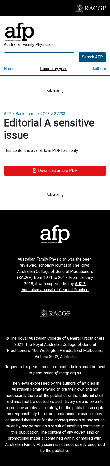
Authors (99, 68)
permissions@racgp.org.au (57, 373)
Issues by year (53, 68)
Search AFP (92, 57)
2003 (45, 113)
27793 (59, 113)
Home (9, 68)
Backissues (26, 113)
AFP (8, 113)
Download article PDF (57, 170)
